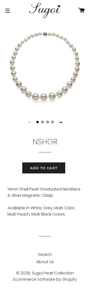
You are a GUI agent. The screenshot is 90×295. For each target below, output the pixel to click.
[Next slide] (60, 122)
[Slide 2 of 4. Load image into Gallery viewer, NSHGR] (42, 122)
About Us (45, 262)
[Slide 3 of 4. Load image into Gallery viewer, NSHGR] (47, 122)
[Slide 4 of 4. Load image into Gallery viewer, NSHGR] (52, 122)
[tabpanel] (45, 65)
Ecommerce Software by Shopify (45, 279)
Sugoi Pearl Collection (53, 273)
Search (45, 254)
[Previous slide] (29, 122)
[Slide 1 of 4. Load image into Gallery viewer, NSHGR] (37, 122)
